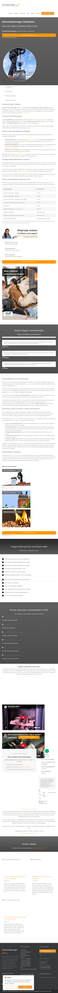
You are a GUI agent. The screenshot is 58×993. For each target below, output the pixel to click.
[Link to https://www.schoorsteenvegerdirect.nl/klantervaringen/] (29, 327)
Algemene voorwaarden (28, 991)
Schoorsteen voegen (25, 965)
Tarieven (23, 957)
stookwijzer (20, 443)
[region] (18, 982)
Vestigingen (28, 958)
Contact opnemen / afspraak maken (28, 969)
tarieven (12, 221)
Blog (22, 967)
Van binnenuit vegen (25, 960)
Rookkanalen (24, 953)
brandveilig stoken (16, 418)
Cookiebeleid (11, 983)
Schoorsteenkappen (25, 955)
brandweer (47, 669)
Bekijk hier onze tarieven (23, 171)
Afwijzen (11, 987)
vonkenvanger (25, 112)
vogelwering (11, 392)
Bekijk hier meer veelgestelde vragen (29, 550)
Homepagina (23, 950)
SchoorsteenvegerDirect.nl (40, 119)
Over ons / (23, 958)
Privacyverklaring (36, 991)
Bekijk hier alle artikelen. (39, 848)
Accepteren (25, 987)
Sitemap (49, 991)
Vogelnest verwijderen (26, 964)
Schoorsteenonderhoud (26, 952)
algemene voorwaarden (25, 766)
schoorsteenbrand (15, 455)
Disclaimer (46, 991)
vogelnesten (29, 384)
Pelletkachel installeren (26, 962)
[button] (29, 559)
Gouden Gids (21, 991)
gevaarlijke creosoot (30, 139)
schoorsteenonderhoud (19, 154)
